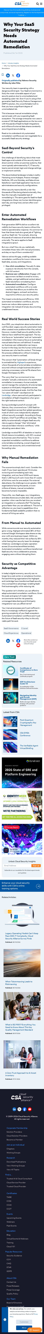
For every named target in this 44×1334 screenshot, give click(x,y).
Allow (24, 1328)
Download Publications (16, 1162)
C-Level (24, 628)
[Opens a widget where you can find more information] (34, 1330)
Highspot (21, 362)
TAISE (9, 1197)
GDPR (9, 1271)
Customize (24, 1322)
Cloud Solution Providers (17, 1136)
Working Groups (13, 1152)
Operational (26, 633)
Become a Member (15, 1139)
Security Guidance (14, 1255)
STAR (9, 1267)
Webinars (11, 1222)
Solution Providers (14, 1132)
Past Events (11, 1226)
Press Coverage (13, 1290)
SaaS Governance (11, 628)
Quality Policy (12, 1294)
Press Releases (13, 1286)
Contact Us (11, 1282)
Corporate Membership (17, 1128)
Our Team (11, 1299)
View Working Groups (16, 1165)
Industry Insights (13, 63)
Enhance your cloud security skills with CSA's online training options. (16, 885)
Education (11, 1231)
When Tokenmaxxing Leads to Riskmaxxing (18, 983)
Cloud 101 (11, 1246)
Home (4, 63)
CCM (9, 1259)
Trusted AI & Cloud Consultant (19, 1178)
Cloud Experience (11, 633)
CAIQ (9, 1263)
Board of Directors (14, 1303)
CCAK (9, 1205)
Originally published (10, 80)
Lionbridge (6, 395)
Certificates (12, 1193)
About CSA (11, 1278)
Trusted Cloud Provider (16, 1186)
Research (11, 1158)
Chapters (10, 1149)
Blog (8, 1235)
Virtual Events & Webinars (17, 1239)
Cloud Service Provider (16, 1182)
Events (10, 1214)
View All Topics (13, 1169)
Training (10, 1242)
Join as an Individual (15, 1145)
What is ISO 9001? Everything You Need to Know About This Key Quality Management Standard (20, 1027)
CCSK (9, 1201)
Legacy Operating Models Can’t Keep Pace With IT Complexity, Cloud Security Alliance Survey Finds (21, 936)
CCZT (9, 1209)
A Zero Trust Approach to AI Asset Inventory (20, 1074)
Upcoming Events (14, 1218)
